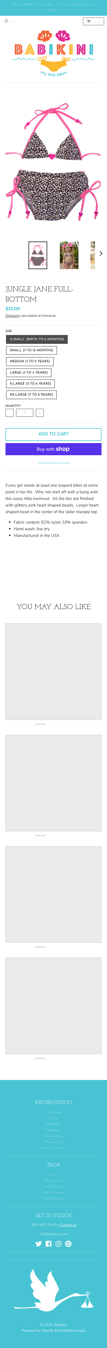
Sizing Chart (54, 1181)
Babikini (60, 1324)
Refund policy (54, 1198)
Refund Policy (54, 1136)
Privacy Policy (53, 1142)
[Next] (101, 253)
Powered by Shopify (38, 1330)
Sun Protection (53, 1186)
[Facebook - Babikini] (48, 1243)
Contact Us (68, 1225)
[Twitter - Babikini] (38, 1243)
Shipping (12, 315)
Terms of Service (53, 1147)
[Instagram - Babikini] (58, 1243)
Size (8, 331)
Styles (53, 1175)
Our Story (53, 1112)
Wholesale (53, 1124)
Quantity (13, 406)
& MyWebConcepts (70, 1330)
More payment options (53, 462)
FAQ (53, 1118)
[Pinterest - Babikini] (68, 1243)
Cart (96, 21)
